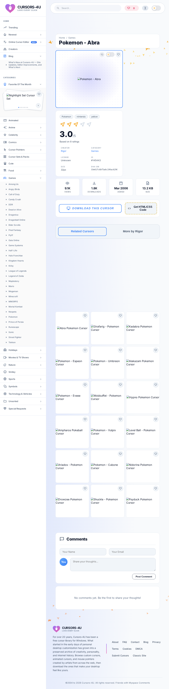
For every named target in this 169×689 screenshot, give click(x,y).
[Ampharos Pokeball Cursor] (72, 431)
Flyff (11, 235)
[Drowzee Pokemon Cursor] (72, 501)
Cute (11, 163)
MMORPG (13, 301)
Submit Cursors (120, 655)
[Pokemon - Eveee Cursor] (72, 397)
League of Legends (17, 271)
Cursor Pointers (17, 149)
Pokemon (13, 317)
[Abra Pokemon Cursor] (72, 328)
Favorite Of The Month (20, 84)
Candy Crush (15, 199)
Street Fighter (15, 337)
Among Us (13, 184)
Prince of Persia (16, 322)
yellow (94, 116)
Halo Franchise (16, 255)
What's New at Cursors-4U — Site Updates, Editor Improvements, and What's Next (25, 64)
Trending (13, 27)
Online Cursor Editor (22, 42)
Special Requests (17, 408)
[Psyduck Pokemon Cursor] (143, 501)
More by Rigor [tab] (133, 231)
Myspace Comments (139, 682)
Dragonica (13, 215)
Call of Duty (14, 194)
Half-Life (13, 250)
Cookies (127, 648)
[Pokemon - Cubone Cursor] (107, 466)
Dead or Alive (15, 209)
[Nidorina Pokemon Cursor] (143, 466)
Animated (13, 120)
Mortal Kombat (15, 306)
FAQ (124, 642)
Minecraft (13, 296)
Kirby (11, 266)
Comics (13, 142)
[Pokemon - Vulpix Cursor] (107, 431)
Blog (11, 56)
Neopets (12, 312)
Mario (11, 286)
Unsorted (13, 401)
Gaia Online (14, 240)
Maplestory (14, 281)
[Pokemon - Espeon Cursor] (72, 362)
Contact (135, 642)
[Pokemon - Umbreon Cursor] (107, 362)
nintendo (81, 116)
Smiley (12, 372)
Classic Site (139, 655)
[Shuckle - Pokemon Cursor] (107, 501)
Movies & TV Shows (19, 357)
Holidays (13, 350)
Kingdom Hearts (16, 260)
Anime (12, 127)
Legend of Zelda (16, 276)
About (115, 642)
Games (12, 178)
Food (11, 170)
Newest (13, 34)
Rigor (63, 151)
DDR (11, 204)
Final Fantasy (15, 230)
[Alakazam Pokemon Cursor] (143, 362)
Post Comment (144, 576)
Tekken (12, 342)
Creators (13, 49)
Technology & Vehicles (20, 393)
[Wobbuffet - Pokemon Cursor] (107, 397)
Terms (115, 648)
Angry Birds (14, 189)
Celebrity (13, 135)
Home (62, 37)
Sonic (11, 332)
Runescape (14, 327)
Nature (12, 365)
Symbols (13, 386)
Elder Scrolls (14, 225)
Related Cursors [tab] (82, 231)
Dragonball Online (17, 220)
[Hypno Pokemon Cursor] (143, 397)
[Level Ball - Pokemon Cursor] (143, 431)
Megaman (13, 291)
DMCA (139, 648)
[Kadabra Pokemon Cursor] (143, 328)
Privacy (156, 642)
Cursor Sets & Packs (19, 156)
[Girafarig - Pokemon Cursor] (107, 328)
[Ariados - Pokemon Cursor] (72, 466)
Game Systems (16, 245)
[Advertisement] (107, 23)
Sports (12, 379)
